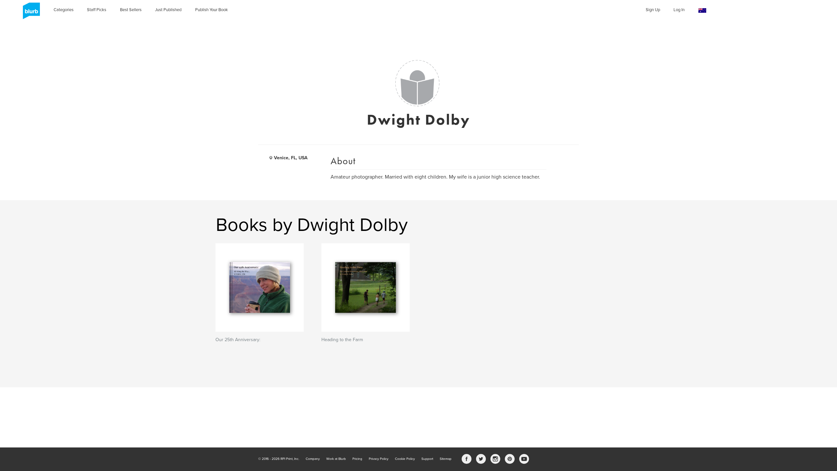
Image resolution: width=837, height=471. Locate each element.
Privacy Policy (378, 459)
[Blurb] (29, 13)
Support (427, 459)
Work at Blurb (336, 459)
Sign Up (653, 9)
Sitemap (446, 459)
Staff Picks (96, 9)
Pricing (357, 459)
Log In (679, 9)
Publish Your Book (211, 9)
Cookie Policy (405, 459)
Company (313, 459)
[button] (702, 11)
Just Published (168, 9)
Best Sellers (131, 9)
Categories (64, 9)
